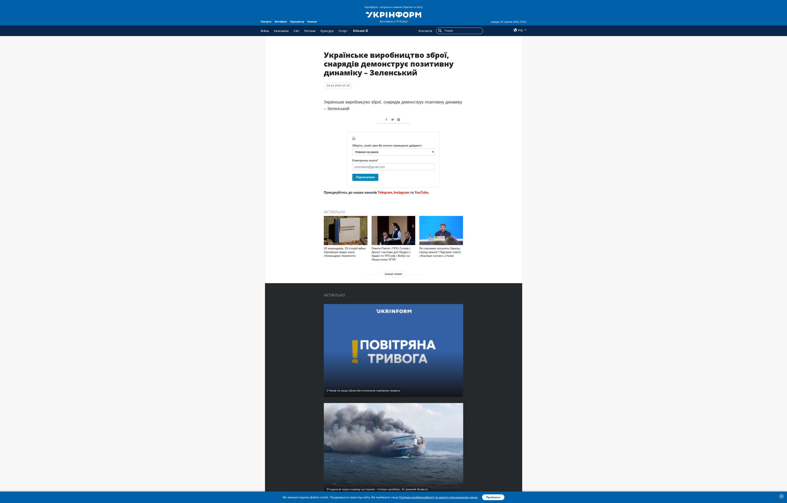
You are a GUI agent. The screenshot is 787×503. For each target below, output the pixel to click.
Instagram (401, 192)
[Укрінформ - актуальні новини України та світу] (393, 14)
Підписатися (365, 177)
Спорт (343, 31)
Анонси (312, 21)
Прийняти (493, 497)
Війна (265, 31)
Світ (296, 31)
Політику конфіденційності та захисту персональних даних (438, 497)
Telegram (385, 192)
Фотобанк (281, 21)
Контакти (425, 31)
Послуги (266, 21)
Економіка (281, 31)
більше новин (393, 274)
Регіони (309, 31)
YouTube (421, 192)
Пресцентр (297, 21)
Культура (327, 31)
